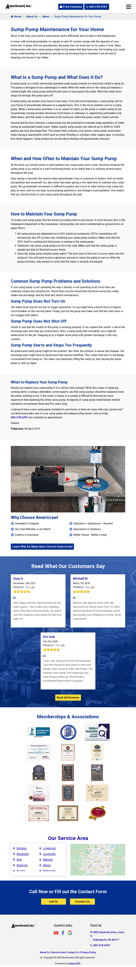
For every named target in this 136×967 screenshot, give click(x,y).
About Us (32, 16)
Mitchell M (80, 578)
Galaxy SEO (74, 963)
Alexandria (23, 853)
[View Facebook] (63, 932)
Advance (22, 848)
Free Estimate (72, 6)
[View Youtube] (56, 932)
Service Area (58, 952)
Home (17, 16)
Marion (47, 865)
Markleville (49, 870)
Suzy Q (18, 578)
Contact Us (82, 901)
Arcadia (21, 870)
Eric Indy (49, 636)
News (45, 16)
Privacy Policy (88, 952)
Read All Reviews (68, 697)
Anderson (22, 865)
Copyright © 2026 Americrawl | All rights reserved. (69, 957)
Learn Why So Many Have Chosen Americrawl (42, 546)
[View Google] (70, 932)
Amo (19, 859)
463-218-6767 (98, 6)
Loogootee (49, 853)
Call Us (53, 901)
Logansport (49, 848)
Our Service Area (68, 838)
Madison (48, 859)
